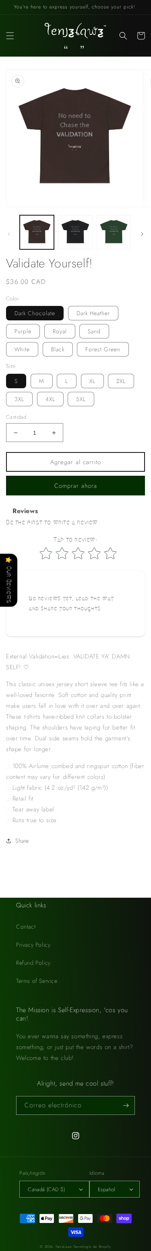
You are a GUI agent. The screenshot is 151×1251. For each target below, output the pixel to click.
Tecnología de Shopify (92, 1246)
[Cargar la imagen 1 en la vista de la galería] (37, 232)
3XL (19, 399)
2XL (121, 381)
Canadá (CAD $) (46, 1189)
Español (107, 1189)
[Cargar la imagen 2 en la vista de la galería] (75, 232)
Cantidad (16, 417)
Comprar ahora (75, 485)
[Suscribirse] (125, 1105)
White (22, 349)
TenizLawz (64, 1246)
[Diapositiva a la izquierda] (9, 234)
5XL (81, 399)
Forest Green (102, 349)
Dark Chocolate (34, 313)
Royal (60, 331)
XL (92, 381)
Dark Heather (93, 313)
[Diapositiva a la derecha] (142, 234)
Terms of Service (37, 981)
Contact (25, 927)
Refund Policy (33, 963)
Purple (22, 331)
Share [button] (22, 841)
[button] (10, 36)
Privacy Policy (33, 945)
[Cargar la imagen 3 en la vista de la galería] (114, 232)
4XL (50, 399)
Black (57, 349)
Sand (94, 331)
